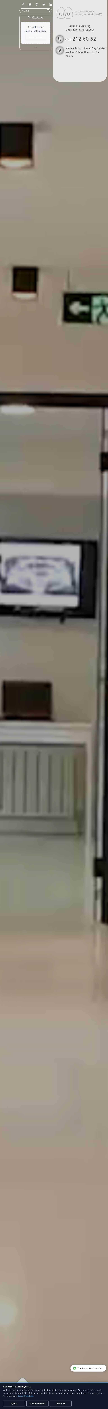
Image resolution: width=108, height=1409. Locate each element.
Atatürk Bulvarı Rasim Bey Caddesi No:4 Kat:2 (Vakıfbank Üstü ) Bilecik (85, 52)
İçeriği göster (35, 37)
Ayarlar (14, 1403)
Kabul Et (61, 1403)
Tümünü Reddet (37, 1403)
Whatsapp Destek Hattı (90, 1368)
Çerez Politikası (25, 1396)
